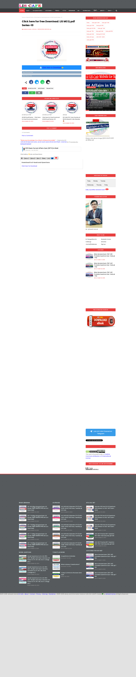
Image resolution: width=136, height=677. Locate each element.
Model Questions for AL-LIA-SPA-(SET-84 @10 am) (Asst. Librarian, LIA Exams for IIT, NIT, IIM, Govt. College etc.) (37, 569)
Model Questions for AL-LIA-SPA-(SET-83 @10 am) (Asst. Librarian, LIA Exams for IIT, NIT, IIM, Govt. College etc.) (38, 580)
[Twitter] (37, 83)
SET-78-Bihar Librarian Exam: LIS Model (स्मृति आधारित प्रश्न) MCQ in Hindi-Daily (37, 526)
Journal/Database (91, 244)
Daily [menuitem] (109, 10)
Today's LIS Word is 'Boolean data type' (71, 573)
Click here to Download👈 (52, 67)
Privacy (38, 594)
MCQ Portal (41, 88)
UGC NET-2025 (100, 37)
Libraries (103, 242)
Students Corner (106, 239)
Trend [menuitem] (57, 10)
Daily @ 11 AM (105, 22)
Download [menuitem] (86, 10)
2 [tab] (90, 110)
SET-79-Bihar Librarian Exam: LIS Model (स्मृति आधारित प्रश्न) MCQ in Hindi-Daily (37, 517)
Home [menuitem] (22, 10)
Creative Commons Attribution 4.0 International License (98, 456)
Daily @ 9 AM (90, 34)
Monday (95, 181)
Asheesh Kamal (110, 594)
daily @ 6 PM (90, 40)
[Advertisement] (101, 156)
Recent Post (29, 17)
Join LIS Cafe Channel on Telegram (102, 432)
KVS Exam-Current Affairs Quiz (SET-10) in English (99, 93)
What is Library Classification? (70, 564)
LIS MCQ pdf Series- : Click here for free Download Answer (31, 118)
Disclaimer (52, 594)
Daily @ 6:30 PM (91, 28)
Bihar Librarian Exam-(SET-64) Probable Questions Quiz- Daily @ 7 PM (104, 265)
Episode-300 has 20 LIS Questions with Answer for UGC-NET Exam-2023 (105, 526)
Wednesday (90, 185)
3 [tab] (94, 110)
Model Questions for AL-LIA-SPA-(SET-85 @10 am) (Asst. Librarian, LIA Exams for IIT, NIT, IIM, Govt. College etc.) (38, 558)
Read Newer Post (27, 75)
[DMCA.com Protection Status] (91, 452)
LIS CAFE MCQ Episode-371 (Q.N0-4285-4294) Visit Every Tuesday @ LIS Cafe (71, 544)
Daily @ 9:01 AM (100, 34)
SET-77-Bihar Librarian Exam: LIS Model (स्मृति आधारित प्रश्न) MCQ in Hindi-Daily (37, 535)
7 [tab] (107, 110)
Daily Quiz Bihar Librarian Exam (95, 190)
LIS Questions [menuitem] (37, 10)
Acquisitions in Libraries (68, 556)
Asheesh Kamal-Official (30, 29)
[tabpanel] (100, 91)
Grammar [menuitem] (72, 10)
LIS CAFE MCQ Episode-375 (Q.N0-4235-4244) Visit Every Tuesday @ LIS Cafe (71, 508)
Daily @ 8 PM (109, 31)
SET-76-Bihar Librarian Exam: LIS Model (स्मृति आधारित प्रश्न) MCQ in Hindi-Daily (37, 544)
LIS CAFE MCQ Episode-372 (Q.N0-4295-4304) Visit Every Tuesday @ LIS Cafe (71, 535)
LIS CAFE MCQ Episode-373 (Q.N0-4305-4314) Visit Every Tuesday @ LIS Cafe (71, 526)
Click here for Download (29, 166)
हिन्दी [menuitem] (95, 10)
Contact (32, 594)
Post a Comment (27, 136)
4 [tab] (97, 110)
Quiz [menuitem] (27, 10)
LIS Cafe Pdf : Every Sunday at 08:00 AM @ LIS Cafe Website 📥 (71, 119)
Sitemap (45, 594)
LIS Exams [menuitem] (48, 10)
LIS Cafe (20, 594)
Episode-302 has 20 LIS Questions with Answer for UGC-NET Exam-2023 (105, 508)
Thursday (98, 185)
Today (88, 181)
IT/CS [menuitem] (64, 10)
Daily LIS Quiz (90, 37)
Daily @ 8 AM (99, 31)
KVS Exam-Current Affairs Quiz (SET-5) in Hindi (41, 148)
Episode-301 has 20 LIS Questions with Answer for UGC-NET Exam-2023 (105, 517)
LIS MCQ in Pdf (32, 88)
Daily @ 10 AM (95, 22)
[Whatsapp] (42, 83)
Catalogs (88, 242)
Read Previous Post (28, 72)
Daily (88, 22)
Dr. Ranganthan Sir (91, 239)
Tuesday (103, 181)
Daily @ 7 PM (90, 31)
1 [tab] (87, 110)
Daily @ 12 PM (90, 25)
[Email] (48, 83)
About (26, 594)
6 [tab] (104, 110)
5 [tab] (100, 110)
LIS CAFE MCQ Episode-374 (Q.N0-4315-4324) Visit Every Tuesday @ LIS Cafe (71, 517)
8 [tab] (110, 110)
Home (23, 17)
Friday (106, 185)
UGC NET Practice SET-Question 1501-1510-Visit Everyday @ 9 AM (104, 543)
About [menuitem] (102, 10)
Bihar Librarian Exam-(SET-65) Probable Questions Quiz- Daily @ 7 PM (104, 256)
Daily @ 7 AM (101, 28)
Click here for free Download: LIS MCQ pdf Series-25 (51, 118)
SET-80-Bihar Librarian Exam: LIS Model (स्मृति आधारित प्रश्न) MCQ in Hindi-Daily (37, 508)
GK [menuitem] (78, 10)
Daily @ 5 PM (99, 25)
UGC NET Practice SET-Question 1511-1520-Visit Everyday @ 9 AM (104, 535)
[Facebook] (31, 83)
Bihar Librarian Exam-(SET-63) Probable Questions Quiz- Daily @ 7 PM (104, 274)
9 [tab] (114, 110)
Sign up (103, 244)
